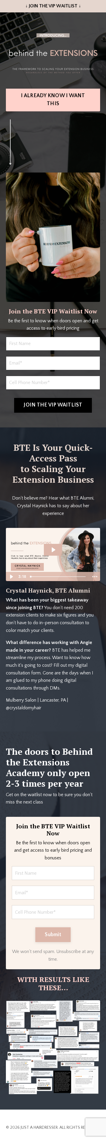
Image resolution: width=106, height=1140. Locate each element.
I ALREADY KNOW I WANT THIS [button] (53, 100)
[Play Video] (11, 576)
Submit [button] (53, 935)
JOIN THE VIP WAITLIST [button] (53, 405)
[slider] (59, 576)
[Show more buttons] (94, 576)
